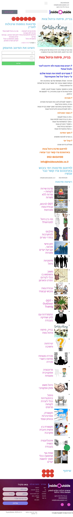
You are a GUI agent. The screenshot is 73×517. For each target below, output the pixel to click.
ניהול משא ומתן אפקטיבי (46, 386)
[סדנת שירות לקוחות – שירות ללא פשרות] (61, 198)
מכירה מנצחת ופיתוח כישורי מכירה (46, 358)
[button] (46, 3)
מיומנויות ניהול (48, 262)
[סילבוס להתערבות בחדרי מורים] (61, 240)
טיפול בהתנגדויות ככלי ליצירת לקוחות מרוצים (47, 401)
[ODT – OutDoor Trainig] (61, 309)
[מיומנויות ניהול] (61, 268)
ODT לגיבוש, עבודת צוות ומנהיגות (46, 206)
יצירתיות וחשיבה (49, 345)
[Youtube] (68, 504)
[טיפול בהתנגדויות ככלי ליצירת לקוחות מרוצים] (61, 407)
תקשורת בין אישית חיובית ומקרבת (46, 429)
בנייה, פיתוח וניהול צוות (46, 331)
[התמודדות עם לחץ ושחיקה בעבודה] (61, 323)
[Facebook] (62, 504)
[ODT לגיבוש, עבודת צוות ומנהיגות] (61, 212)
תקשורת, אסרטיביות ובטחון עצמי (47, 415)
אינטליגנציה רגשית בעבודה (47, 443)
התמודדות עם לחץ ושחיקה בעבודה (45, 317)
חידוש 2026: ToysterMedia (14, 512)
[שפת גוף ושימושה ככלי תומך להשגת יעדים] (61, 463)
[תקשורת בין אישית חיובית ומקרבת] (61, 435)
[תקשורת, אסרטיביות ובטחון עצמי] (61, 421)
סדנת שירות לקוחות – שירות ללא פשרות (47, 193)
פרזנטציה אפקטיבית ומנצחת (47, 372)
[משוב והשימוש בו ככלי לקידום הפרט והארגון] (61, 281)
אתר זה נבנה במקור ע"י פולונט (31, 512)
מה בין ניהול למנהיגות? (47, 221)
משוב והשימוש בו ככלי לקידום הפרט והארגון (46, 276)
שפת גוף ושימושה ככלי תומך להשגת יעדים (46, 457)
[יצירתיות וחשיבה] (61, 350)
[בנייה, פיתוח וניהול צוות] (61, 337)
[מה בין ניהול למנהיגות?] (61, 226)
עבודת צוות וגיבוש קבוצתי (46, 290)
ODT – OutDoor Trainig (48, 303)
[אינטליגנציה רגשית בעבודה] (61, 449)
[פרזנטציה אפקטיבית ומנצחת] (61, 378)
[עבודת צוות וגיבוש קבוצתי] (61, 295)
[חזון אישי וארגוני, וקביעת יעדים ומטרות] (61, 254)
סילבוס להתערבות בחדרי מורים (46, 234)
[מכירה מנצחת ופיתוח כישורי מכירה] (61, 364)
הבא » (23, 43)
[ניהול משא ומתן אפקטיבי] (61, 392)
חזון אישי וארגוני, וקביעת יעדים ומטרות (46, 248)
